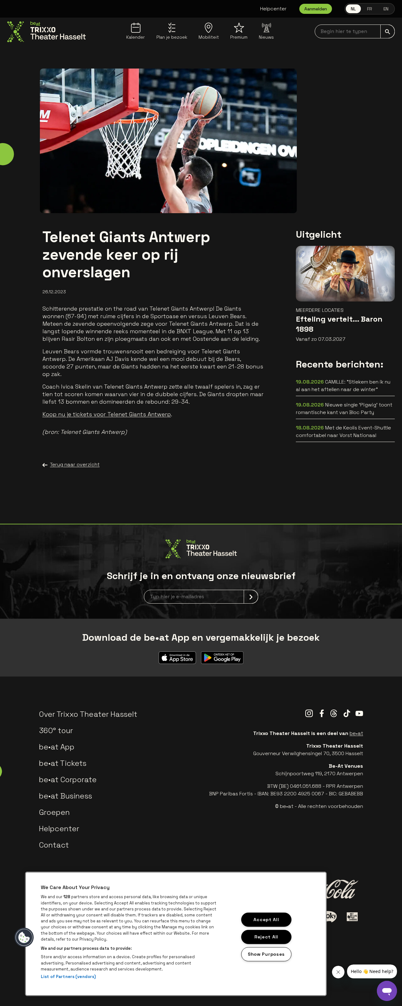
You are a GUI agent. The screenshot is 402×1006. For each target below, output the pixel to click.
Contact (54, 845)
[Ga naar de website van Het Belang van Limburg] (352, 916)
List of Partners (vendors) (68, 976)
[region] (176, 934)
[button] (24, 937)
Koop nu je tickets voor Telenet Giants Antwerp (106, 414)
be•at (356, 733)
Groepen (54, 812)
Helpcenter (273, 8)
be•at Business (65, 796)
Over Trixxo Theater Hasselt (88, 714)
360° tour (56, 730)
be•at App (56, 747)
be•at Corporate (68, 779)
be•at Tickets (62, 763)
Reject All (266, 937)
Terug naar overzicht (75, 464)
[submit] (387, 31)
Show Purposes (266, 954)
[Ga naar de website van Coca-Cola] (327, 889)
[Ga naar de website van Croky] (327, 916)
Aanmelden (315, 9)
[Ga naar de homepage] (46, 31)
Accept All (266, 919)
